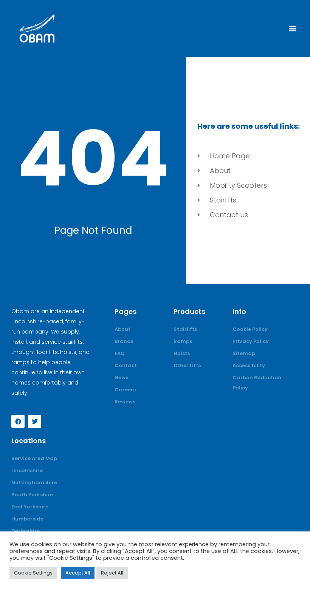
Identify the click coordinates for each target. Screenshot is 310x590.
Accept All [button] (77, 572)
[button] (292, 28)
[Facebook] (18, 421)
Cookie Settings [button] (33, 572)
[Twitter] (34, 421)
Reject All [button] (112, 572)
